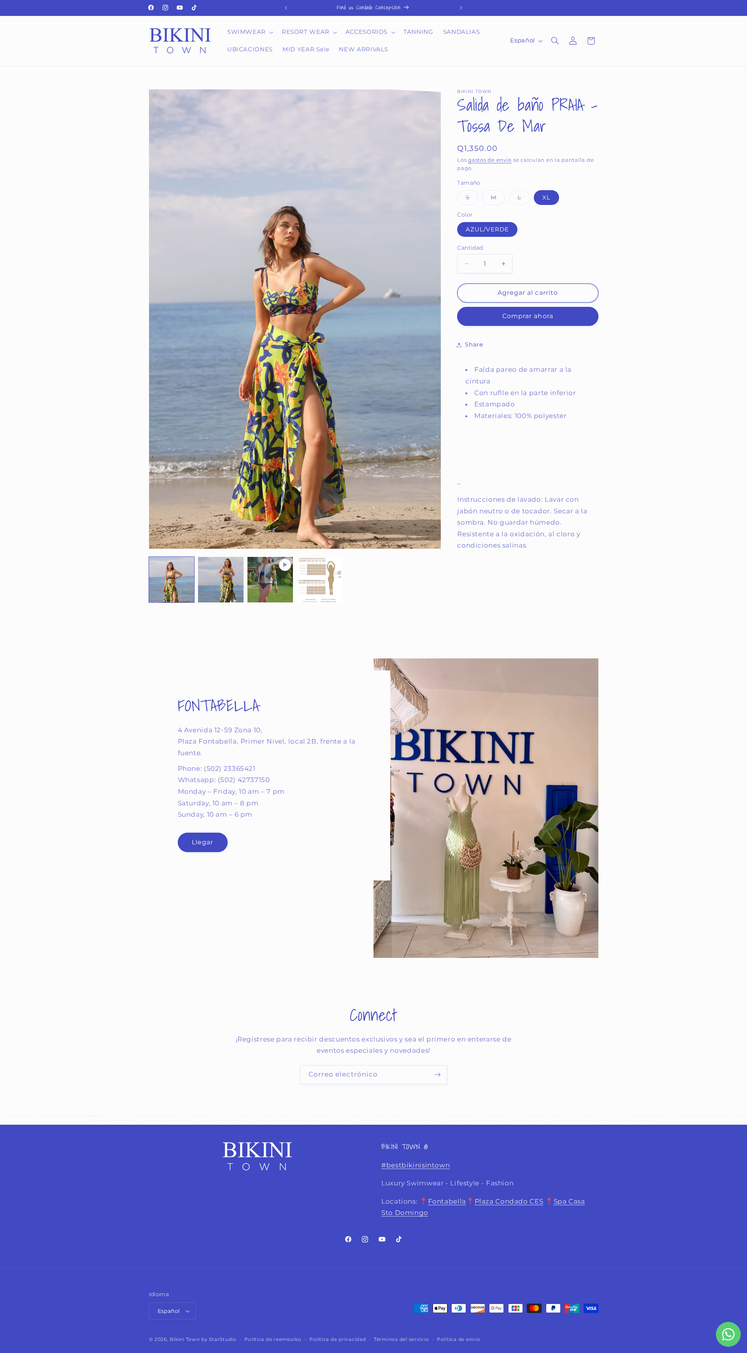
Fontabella (447, 1201)
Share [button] (474, 344)
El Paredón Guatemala (464, 1116)
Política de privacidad (337, 1339)
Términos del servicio (401, 1339)
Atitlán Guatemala (21, 1116)
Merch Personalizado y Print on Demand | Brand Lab (399, 1120)
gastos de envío (490, 160)
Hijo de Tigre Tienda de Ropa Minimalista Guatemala (83, 1116)
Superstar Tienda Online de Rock (225, 1120)
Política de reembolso (272, 1339)
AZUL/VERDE (487, 229)
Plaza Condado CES (509, 1201)
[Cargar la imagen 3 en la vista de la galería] (319, 579)
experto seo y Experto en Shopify (168, 1120)
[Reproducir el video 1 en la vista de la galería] (270, 579)
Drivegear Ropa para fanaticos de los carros (406, 1116)
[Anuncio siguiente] (461, 8)
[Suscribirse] (438, 1074)
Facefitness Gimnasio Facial (573, 1116)
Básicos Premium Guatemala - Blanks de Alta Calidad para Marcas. (603, 1120)
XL (546, 197)
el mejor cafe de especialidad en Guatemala (290, 1120)
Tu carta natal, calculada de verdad (473, 1120)
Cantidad (470, 248)
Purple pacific (342, 1120)
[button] (249, 32)
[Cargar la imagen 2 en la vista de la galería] (220, 579)
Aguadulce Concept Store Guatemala (516, 1116)
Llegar (202, 842)
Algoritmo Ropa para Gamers (283, 1116)
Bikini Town (185, 1339)
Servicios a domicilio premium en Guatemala (219, 1116)
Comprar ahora (527, 316)
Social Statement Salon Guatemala (701, 1116)
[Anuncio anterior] (286, 8)
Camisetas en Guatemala (526, 1120)
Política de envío (458, 1339)
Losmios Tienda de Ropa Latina (153, 1116)
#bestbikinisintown (415, 1165)
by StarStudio (219, 1339)
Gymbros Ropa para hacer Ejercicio (339, 1116)
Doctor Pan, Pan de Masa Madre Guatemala (634, 1116)
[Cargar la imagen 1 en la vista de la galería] (171, 579)
